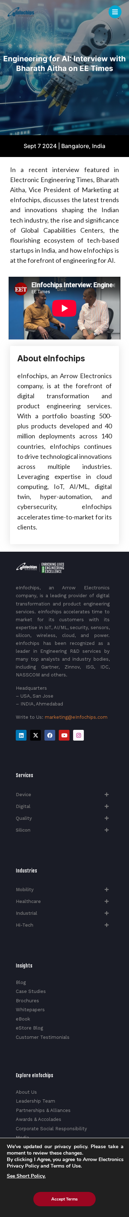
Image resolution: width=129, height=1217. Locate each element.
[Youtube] (64, 735)
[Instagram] (78, 735)
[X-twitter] (35, 735)
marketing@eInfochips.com (76, 717)
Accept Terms (64, 1199)
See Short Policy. (26, 1176)
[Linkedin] (21, 735)
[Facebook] (49, 735)
